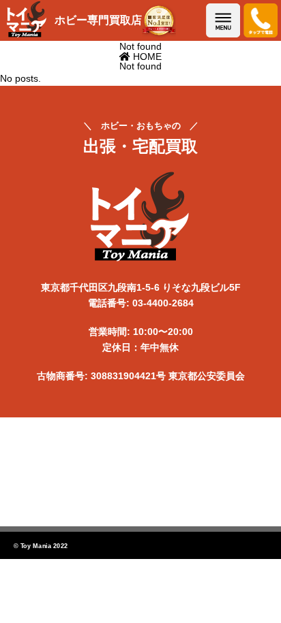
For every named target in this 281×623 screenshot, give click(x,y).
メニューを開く (223, 20)
